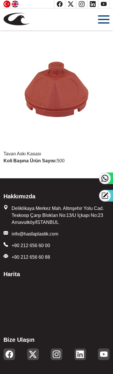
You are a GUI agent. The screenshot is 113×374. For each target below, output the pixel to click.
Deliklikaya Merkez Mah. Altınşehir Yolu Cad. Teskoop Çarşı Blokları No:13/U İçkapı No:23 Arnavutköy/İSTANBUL (58, 215)
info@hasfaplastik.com (35, 233)
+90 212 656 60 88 (31, 257)
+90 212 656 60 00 (31, 245)
